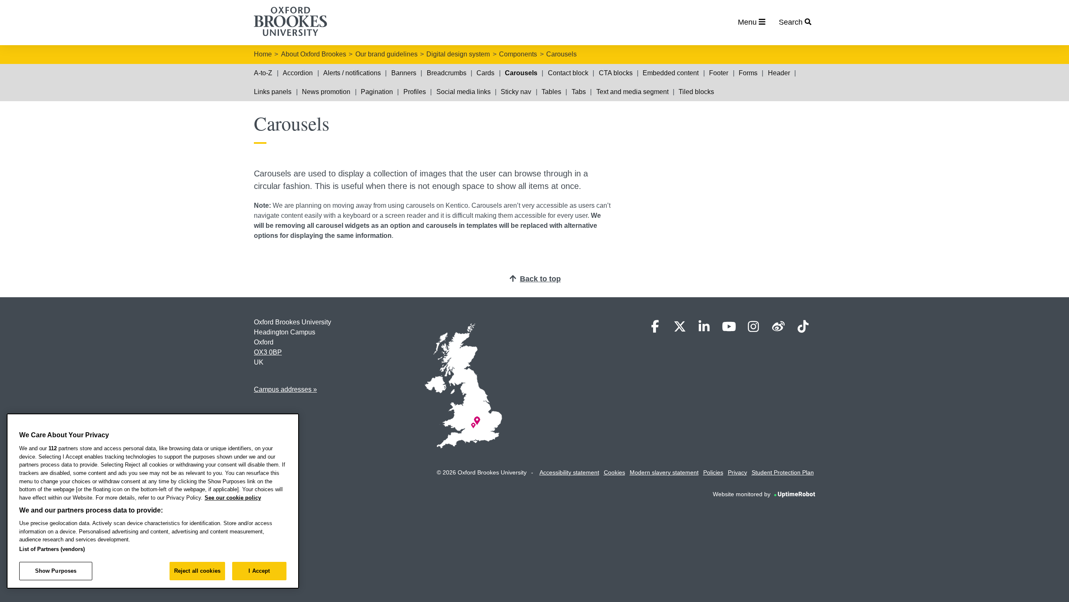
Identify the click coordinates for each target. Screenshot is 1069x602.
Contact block (568, 73)
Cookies (614, 472)
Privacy (737, 472)
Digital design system (458, 54)
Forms (748, 73)
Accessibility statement (569, 472)
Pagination (377, 91)
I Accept (259, 571)
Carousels (561, 54)
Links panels (272, 91)
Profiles (414, 91)
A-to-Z (263, 73)
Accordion (298, 73)
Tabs (579, 91)
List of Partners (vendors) (52, 549)
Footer (718, 73)
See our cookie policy (233, 498)
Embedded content (671, 73)
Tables (551, 91)
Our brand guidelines (386, 54)
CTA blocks (616, 73)
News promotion (326, 91)
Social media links (463, 91)
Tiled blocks (696, 91)
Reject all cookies (197, 571)
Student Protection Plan (783, 472)
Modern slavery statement (664, 472)
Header (779, 73)
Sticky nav (516, 91)
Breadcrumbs (446, 73)
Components (518, 54)
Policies (713, 472)
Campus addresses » (285, 389)
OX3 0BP (268, 352)
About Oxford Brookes (313, 54)
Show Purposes (56, 571)
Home (263, 54)
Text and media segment (632, 91)
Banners (403, 73)
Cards (485, 73)
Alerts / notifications (352, 73)
